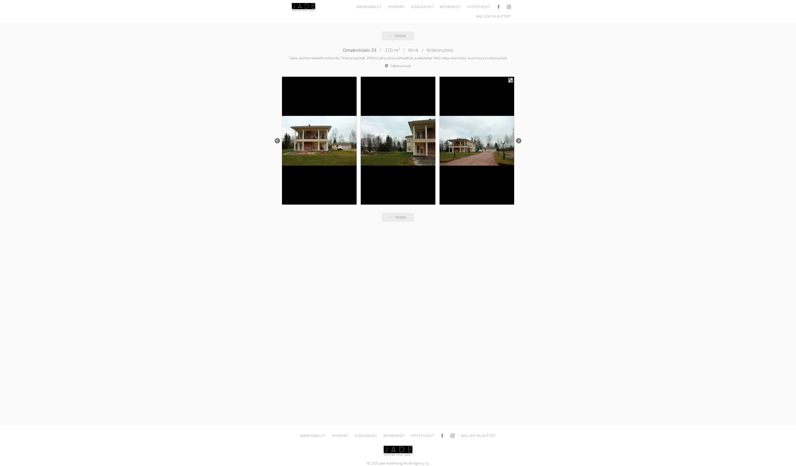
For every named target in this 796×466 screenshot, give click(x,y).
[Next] (518, 140)
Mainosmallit (369, 7)
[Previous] (277, 140)
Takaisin (400, 36)
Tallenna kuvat (400, 66)
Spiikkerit (396, 7)
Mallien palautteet (493, 16)
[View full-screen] (510, 80)
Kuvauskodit (422, 7)
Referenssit (450, 7)
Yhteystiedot (478, 7)
